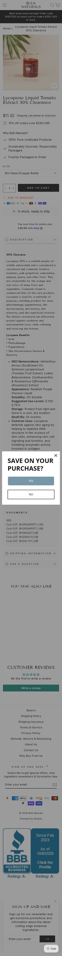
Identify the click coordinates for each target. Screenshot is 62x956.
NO (31, 494)
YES (31, 481)
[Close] (56, 455)
